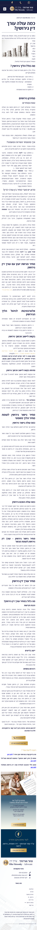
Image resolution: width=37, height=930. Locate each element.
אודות (31, 892)
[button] (4, 8)
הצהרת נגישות (15, 923)
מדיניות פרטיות (9, 923)
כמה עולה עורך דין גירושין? (21, 25)
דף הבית (33, 18)
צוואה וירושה (30, 902)
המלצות (31, 889)
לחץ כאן (33, 767)
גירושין (31, 897)
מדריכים (31, 900)
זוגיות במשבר (29, 894)
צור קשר (31, 905)
